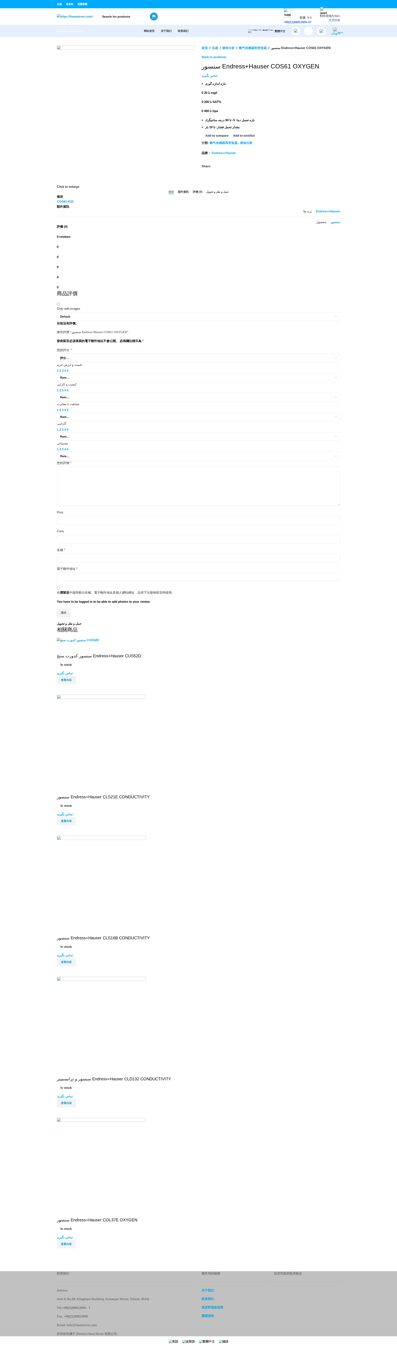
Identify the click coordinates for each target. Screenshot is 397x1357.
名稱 (61, 550)
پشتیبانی (62, 443)
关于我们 (208, 1290)
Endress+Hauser (224, 153)
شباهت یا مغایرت (68, 404)
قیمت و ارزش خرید (69, 364)
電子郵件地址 (67, 568)
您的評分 (64, 350)
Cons (60, 531)
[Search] (154, 16)
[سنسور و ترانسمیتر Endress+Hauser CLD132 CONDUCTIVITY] (101, 1021)
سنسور (335, 222)
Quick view (73, 1112)
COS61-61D (65, 201)
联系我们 (208, 1299)
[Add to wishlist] (62, 1071)
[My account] (295, 31)
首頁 (205, 48)
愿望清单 (208, 1316)
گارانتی (61, 423)
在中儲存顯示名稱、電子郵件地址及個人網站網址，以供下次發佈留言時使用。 (116, 592)
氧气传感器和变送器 (253, 48)
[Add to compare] (62, 1112)
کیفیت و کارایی (67, 384)
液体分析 (228, 48)
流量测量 (82, 4)
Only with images (68, 308)
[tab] (171, 192)
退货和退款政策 (212, 1307)
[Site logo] (75, 16)
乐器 (59, 4)
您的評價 (64, 463)
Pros (60, 512)
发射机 (69, 4)
